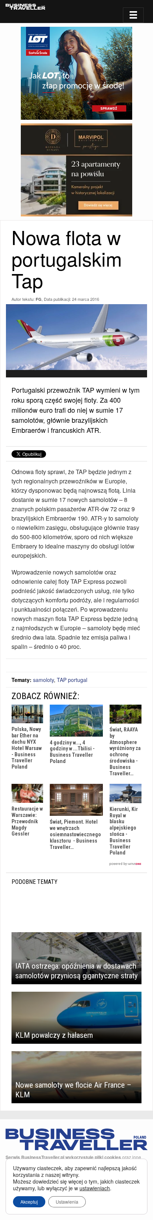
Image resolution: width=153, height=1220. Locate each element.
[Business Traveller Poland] (25, 6)
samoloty (43, 679)
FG (39, 299)
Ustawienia (67, 1201)
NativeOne (76, 864)
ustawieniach (94, 1188)
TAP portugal (72, 679)
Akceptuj (29, 1201)
